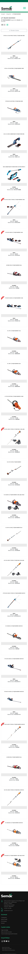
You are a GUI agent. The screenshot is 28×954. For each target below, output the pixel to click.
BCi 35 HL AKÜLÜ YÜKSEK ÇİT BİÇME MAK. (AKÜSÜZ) (14, 789)
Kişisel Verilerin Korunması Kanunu (8, 950)
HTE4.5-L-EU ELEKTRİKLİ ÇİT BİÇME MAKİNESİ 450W (14, 68)
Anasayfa (3, 14)
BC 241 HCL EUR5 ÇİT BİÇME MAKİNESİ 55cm (14, 527)
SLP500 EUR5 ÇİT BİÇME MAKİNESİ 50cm (14, 757)
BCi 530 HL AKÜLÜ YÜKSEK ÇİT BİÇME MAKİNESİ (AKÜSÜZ (14, 724)
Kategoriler (8, 14)
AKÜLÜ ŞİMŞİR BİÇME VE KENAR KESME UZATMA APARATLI (14, 166)
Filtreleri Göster (14, 30)
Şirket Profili (4, 919)
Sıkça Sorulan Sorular (6, 932)
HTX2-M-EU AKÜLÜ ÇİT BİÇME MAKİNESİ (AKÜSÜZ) (14, 658)
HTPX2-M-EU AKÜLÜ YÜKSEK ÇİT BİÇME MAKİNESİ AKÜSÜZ (14, 593)
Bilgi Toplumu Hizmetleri (6, 948)
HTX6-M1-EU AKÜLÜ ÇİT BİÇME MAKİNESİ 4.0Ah (14, 297)
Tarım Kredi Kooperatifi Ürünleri (9, 933)
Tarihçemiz (4, 917)
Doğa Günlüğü (4, 930)
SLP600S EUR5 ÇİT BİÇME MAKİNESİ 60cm (14, 265)
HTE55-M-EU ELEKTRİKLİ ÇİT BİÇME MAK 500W (14, 101)
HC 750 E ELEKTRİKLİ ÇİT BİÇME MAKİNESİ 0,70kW (14, 396)
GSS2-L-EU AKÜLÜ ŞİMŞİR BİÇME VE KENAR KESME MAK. (14, 133)
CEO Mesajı (4, 921)
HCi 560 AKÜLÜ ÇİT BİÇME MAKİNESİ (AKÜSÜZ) (14, 822)
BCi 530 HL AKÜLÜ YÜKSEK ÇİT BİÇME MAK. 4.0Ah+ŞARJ (14, 429)
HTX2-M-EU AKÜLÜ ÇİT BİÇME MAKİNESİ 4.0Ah (14, 232)
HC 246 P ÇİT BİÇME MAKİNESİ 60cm (14, 363)
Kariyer (3, 923)
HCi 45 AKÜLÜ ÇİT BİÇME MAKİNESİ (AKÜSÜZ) (14, 625)
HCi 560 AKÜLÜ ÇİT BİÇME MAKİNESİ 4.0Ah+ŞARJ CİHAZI (14, 855)
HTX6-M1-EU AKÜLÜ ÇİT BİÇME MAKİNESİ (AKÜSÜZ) (14, 691)
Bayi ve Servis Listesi (6, 947)
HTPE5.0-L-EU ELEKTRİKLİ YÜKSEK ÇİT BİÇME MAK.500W (14, 35)
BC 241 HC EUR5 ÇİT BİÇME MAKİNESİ (14, 461)
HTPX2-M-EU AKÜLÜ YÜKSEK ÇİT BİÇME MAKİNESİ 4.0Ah (14, 199)
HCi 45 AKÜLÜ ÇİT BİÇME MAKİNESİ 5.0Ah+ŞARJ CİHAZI (14, 494)
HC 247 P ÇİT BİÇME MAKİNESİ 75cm (14, 330)
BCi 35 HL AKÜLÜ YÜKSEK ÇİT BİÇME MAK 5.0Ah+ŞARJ (14, 560)
